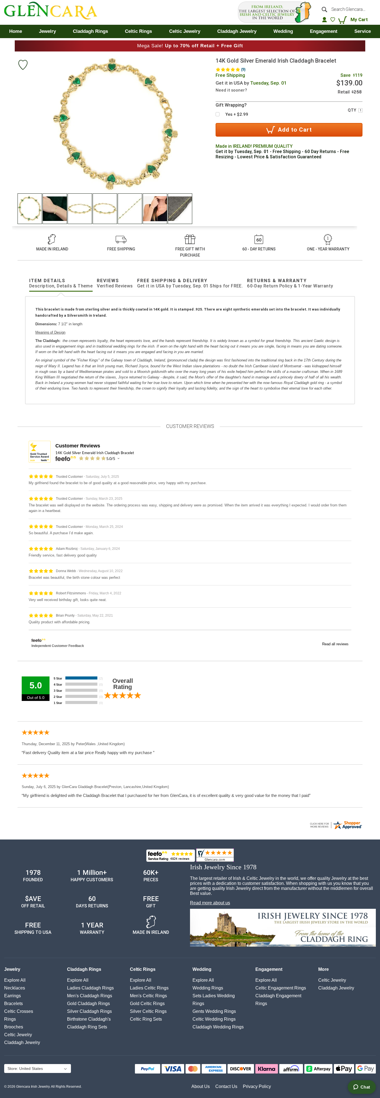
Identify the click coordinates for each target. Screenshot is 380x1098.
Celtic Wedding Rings (214, 1019)
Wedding (202, 969)
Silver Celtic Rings (148, 1011)
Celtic (18, 1034)
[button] (30, 209)
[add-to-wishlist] (23, 65)
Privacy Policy (257, 1086)
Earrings (12, 995)
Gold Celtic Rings (147, 1003)
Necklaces (14, 988)
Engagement (268, 969)
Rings (10, 1019)
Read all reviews (335, 644)
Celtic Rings (143, 969)
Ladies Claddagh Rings (90, 988)
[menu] (190, 31)
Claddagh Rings (84, 969)
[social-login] (324, 19)
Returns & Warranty (290, 283)
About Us (200, 1086)
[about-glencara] (283, 928)
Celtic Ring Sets (146, 1019)
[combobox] (347, 9)
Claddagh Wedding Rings (218, 1027)
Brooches (13, 1027)
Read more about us (210, 902)
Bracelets (13, 1003)
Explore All (15, 980)
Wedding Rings (208, 988)
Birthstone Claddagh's (89, 1019)
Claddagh (22, 1042)
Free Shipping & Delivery (190, 283)
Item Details (61, 283)
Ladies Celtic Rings (149, 988)
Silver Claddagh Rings (89, 1011)
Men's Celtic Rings (148, 995)
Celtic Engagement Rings (280, 988)
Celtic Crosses (18, 1011)
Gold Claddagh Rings (88, 1003)
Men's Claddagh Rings (89, 995)
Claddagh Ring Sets (87, 1027)
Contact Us (226, 1086)
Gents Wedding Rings (214, 1011)
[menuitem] (16, 31)
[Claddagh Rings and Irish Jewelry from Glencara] (54, 12)
